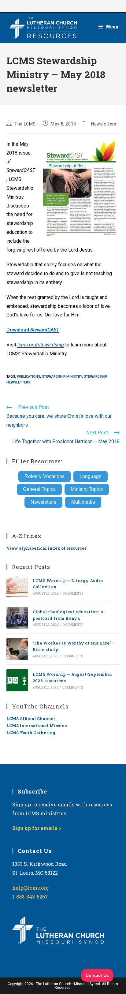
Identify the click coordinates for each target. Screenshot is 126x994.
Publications (28, 377)
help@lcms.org (30, 887)
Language (91, 476)
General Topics (39, 489)
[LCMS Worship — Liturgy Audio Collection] (17, 586)
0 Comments (73, 594)
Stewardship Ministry (62, 377)
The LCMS (25, 123)
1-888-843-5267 (30, 896)
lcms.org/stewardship (40, 345)
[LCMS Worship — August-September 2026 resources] (17, 680)
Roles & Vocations (44, 476)
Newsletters (104, 123)
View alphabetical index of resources (46, 548)
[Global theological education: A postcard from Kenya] (17, 618)
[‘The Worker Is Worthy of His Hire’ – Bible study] (17, 649)
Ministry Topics (87, 489)
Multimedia (83, 502)
